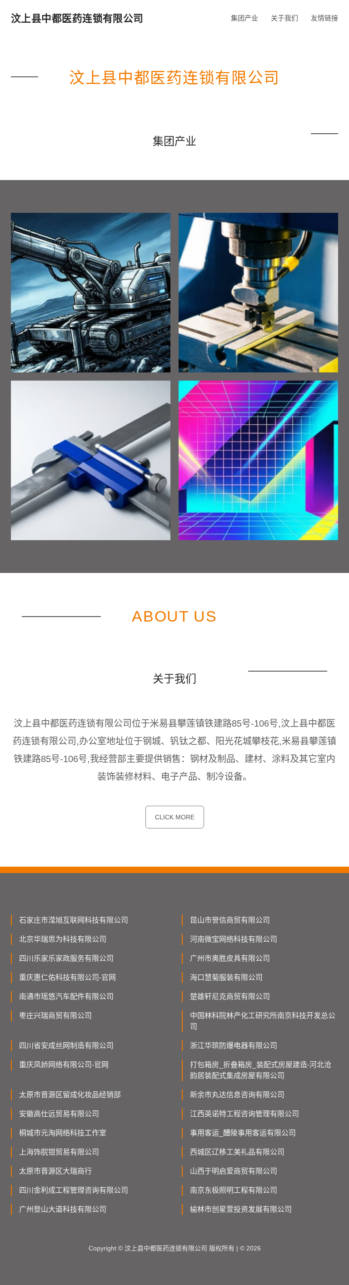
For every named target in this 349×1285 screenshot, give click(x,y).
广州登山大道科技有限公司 (62, 1209)
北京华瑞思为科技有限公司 (62, 939)
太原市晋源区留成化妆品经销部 (70, 1095)
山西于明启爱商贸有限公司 (233, 1171)
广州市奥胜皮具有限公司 (230, 958)
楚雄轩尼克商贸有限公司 (230, 996)
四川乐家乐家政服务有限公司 (66, 958)
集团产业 (244, 18)
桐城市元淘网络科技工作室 (62, 1133)
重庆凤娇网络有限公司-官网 (64, 1065)
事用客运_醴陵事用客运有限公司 (243, 1133)
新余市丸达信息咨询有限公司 (237, 1095)
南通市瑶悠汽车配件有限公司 (66, 996)
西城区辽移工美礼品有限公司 (237, 1152)
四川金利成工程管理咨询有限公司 (73, 1190)
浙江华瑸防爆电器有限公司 (233, 1045)
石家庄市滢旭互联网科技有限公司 (73, 920)
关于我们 (284, 18)
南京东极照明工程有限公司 (233, 1190)
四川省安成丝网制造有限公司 (66, 1045)
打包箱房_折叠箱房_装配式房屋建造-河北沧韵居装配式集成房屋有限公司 (260, 1070)
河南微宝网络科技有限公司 (233, 939)
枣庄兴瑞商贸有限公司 (55, 1015)
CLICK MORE (174, 817)
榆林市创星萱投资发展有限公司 (241, 1209)
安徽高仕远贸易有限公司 (59, 1114)
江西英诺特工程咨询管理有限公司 (244, 1114)
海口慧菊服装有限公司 (226, 977)
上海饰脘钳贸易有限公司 (59, 1152)
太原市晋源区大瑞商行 (55, 1171)
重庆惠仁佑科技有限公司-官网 (67, 977)
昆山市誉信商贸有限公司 (230, 920)
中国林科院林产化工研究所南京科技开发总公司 (262, 1021)
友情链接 (324, 18)
